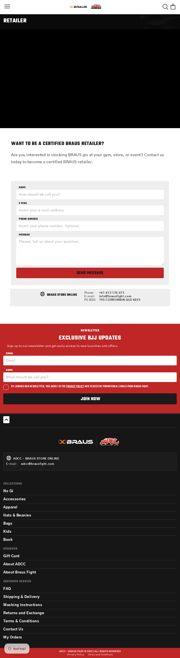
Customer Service (17, 581)
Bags (7, 523)
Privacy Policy (75, 655)
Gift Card (11, 556)
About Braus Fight (19, 572)
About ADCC (14, 564)
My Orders (12, 637)
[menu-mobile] (7, 7)
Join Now (90, 399)
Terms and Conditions (100, 655)
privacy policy (75, 386)
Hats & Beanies (17, 515)
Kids (7, 531)
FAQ (7, 589)
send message (90, 273)
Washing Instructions (22, 605)
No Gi (8, 491)
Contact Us (13, 629)
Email (9, 353)
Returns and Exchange (23, 613)
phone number (28, 219)
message (24, 234)
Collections (12, 483)
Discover (10, 548)
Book (8, 539)
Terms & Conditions (21, 621)
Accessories (14, 499)
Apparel (10, 507)
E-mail (23, 203)
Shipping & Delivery (21, 597)
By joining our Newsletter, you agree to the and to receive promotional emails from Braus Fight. (80, 387)
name (22, 187)
